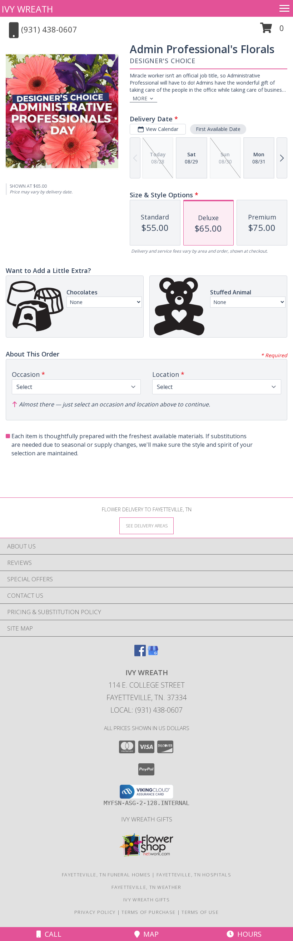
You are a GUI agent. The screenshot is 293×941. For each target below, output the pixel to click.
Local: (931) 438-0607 (146, 710)
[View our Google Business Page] (153, 654)
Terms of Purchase (148, 912)
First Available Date (218, 129)
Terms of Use (200, 912)
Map (149, 934)
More (140, 98)
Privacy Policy (94, 912)
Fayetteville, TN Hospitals (194, 874)
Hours (248, 934)
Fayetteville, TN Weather (146, 887)
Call (51, 934)
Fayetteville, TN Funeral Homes (106, 874)
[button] (272, 30)
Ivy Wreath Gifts (146, 819)
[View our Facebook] (140, 654)
